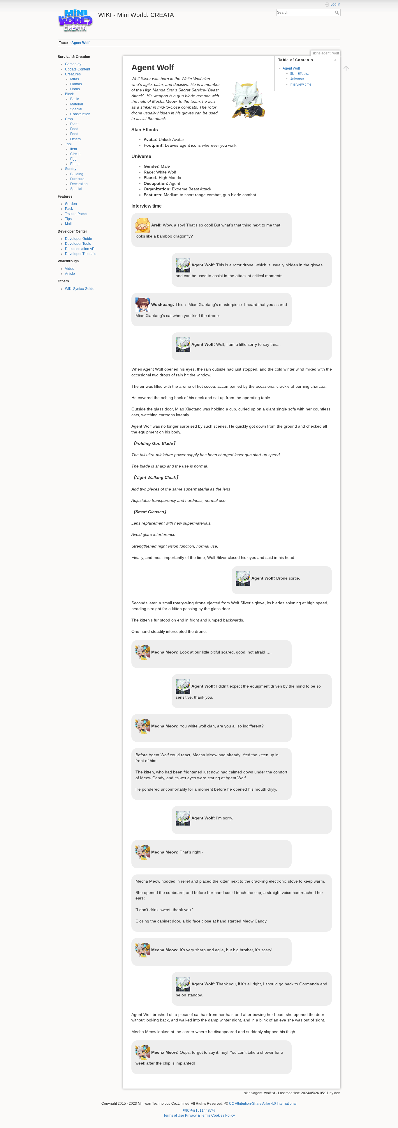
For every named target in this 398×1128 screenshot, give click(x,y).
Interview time (300, 84)
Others (75, 139)
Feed (74, 134)
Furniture (77, 179)
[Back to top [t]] (346, 68)
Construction (80, 114)
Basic (74, 99)
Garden (71, 204)
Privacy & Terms (197, 1115)
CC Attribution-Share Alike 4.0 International (263, 1104)
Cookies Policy (223, 1115)
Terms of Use (173, 1115)
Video (69, 269)
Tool (68, 144)
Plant (74, 124)
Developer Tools (78, 244)
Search (337, 12)
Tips (68, 219)
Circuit (75, 154)
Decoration (79, 184)
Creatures (73, 74)
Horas (75, 89)
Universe (297, 79)
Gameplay (73, 64)
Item (73, 149)
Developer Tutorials (80, 254)
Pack (69, 209)
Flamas (76, 84)
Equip (75, 164)
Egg (73, 159)
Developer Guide (78, 239)
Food (74, 129)
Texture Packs (76, 214)
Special (76, 109)
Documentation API (80, 249)
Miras (74, 79)
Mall (68, 224)
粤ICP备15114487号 (199, 1110)
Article (70, 274)
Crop (69, 119)
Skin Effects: (299, 74)
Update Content (77, 69)
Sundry (70, 169)
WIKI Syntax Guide (79, 289)
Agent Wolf (80, 43)
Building (76, 174)
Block (69, 94)
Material (76, 104)
